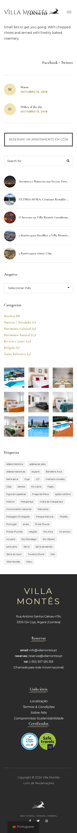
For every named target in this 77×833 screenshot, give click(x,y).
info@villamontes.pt (43, 650)
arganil (35, 471)
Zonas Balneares (15, 354)
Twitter (67, 62)
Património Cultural (17, 329)
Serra (26, 546)
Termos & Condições (38, 707)
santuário (11, 546)
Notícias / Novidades (17, 322)
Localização (38, 701)
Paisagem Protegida (18, 516)
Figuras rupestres (16, 494)
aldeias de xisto (37, 464)
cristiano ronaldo (55, 479)
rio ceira (10, 539)
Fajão (51, 486)
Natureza (43, 509)
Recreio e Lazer (14, 341)
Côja (8, 486)
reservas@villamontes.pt (45, 656)
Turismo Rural (36, 554)
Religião (9, 348)
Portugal (11, 524)
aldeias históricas (15, 471)
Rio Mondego (29, 539)
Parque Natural (45, 516)
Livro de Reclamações (38, 783)
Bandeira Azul (54, 471)
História (9, 316)
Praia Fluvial (42, 524)
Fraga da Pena (40, 494)
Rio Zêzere (49, 539)
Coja (27, 479)
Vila (53, 554)
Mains (24, 87)
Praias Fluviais (14, 531)
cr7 (37, 479)
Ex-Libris (36, 486)
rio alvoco (64, 531)
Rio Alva (48, 531)
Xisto (29, 561)
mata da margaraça (51, 501)
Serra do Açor (14, 554)
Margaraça (27, 501)
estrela (21, 486)
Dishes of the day (31, 107)
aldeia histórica (14, 464)
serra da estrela (44, 546)
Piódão (64, 516)
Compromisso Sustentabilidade (38, 718)
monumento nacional (18, 509)
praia (26, 524)
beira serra (12, 479)
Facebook (50, 62)
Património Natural (17, 335)
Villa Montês (13, 561)
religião (33, 531)
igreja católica (63, 494)
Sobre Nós (38, 712)
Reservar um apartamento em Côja (38, 139)
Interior (10, 501)
